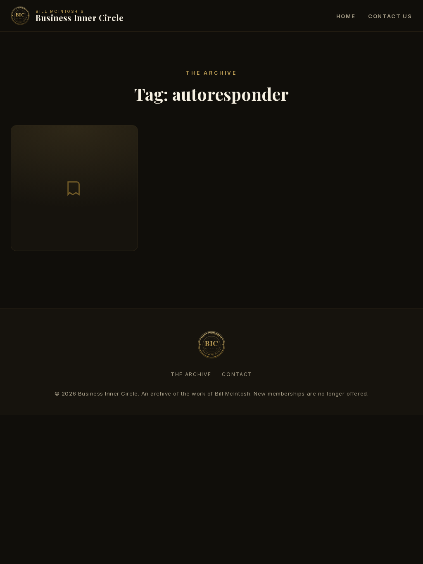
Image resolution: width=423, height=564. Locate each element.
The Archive (191, 374)
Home (346, 16)
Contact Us (390, 16)
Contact (237, 374)
